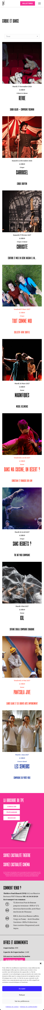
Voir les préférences (22, 1001)
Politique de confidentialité (28, 1006)
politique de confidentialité (32, 875)
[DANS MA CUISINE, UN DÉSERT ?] (22, 448)
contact (7, 875)
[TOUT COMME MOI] (22, 300)
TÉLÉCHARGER (11, 812)
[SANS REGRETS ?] (22, 522)
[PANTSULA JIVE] (22, 671)
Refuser (22, 995)
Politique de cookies (12, 1006)
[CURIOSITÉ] (22, 225)
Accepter (22, 989)
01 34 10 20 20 (32, 896)
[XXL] (22, 597)
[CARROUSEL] (22, 151)
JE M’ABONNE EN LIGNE (14, 960)
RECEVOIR (12, 818)
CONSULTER (11, 807)
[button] (40, 963)
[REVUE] (22, 77)
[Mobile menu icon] (39, 3)
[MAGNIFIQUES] (22, 374)
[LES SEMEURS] (22, 745)
